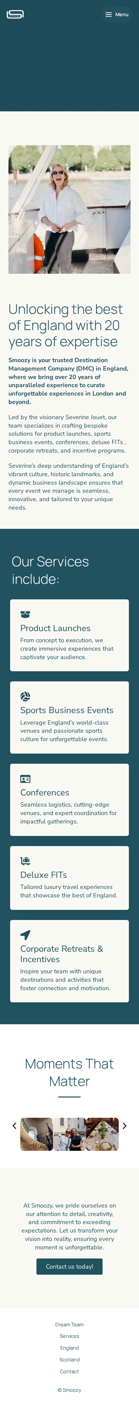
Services (69, 1335)
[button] (14, 1126)
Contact (69, 1371)
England (69, 1347)
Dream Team (69, 1324)
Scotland (69, 1359)
